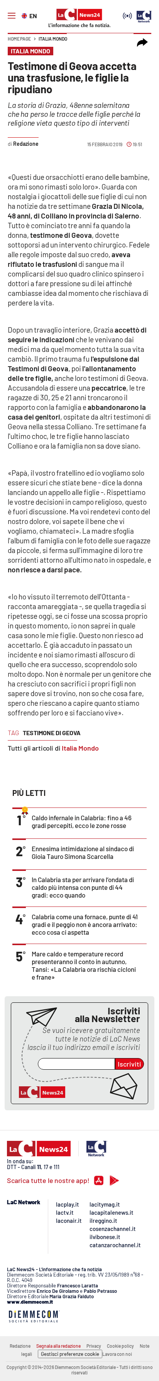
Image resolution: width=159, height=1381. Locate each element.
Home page (19, 38)
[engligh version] (25, 15)
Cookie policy (120, 1346)
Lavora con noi (117, 1354)
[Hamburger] (11, 16)
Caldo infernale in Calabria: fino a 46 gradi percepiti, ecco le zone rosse (82, 821)
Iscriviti (129, 1064)
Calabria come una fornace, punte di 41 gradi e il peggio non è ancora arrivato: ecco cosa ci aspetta (85, 924)
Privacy (93, 1346)
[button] (142, 42)
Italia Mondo (53, 38)
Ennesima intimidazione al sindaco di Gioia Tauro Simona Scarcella (83, 852)
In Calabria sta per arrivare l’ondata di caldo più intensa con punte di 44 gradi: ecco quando (83, 887)
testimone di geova (52, 732)
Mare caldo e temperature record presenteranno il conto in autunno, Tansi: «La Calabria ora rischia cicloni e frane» (84, 965)
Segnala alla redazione (58, 1346)
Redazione (20, 1346)
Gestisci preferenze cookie (70, 1354)
